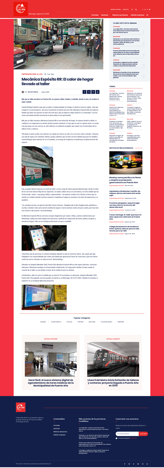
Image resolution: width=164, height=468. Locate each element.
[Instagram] (145, 9)
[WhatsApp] (97, 92)
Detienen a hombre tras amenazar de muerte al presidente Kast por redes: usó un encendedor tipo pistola (126, 75)
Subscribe (143, 434)
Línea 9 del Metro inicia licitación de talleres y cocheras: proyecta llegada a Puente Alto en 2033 (113, 383)
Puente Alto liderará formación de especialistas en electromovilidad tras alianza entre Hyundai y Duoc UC (126, 53)
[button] (136, 9)
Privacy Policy (133, 438)
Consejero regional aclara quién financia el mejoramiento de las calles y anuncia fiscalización (125, 64)
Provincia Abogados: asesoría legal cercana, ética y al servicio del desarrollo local (124, 205)
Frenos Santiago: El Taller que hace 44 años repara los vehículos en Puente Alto (125, 217)
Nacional (116, 36)
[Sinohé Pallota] (23, 92)
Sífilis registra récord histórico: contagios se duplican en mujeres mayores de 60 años (134, 124)
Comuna (116, 26)
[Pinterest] (93, 92)
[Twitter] (147, 9)
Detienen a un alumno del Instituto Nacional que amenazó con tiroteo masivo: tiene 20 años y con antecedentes (126, 41)
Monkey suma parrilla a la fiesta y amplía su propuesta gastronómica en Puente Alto (125, 180)
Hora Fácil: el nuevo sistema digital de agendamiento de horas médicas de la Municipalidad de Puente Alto (51, 383)
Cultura (116, 60)
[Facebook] (143, 9)
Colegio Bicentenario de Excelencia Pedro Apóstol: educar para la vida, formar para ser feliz (124, 228)
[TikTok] (134, 464)
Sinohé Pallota (33, 92)
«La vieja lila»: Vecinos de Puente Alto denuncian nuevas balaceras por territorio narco (126, 30)
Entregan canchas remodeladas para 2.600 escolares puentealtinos (133, 138)
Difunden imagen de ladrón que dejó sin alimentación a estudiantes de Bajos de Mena (116, 139)
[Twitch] (138, 464)
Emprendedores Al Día (32, 74)
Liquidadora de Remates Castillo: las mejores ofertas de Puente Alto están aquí (125, 193)
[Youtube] (149, 9)
